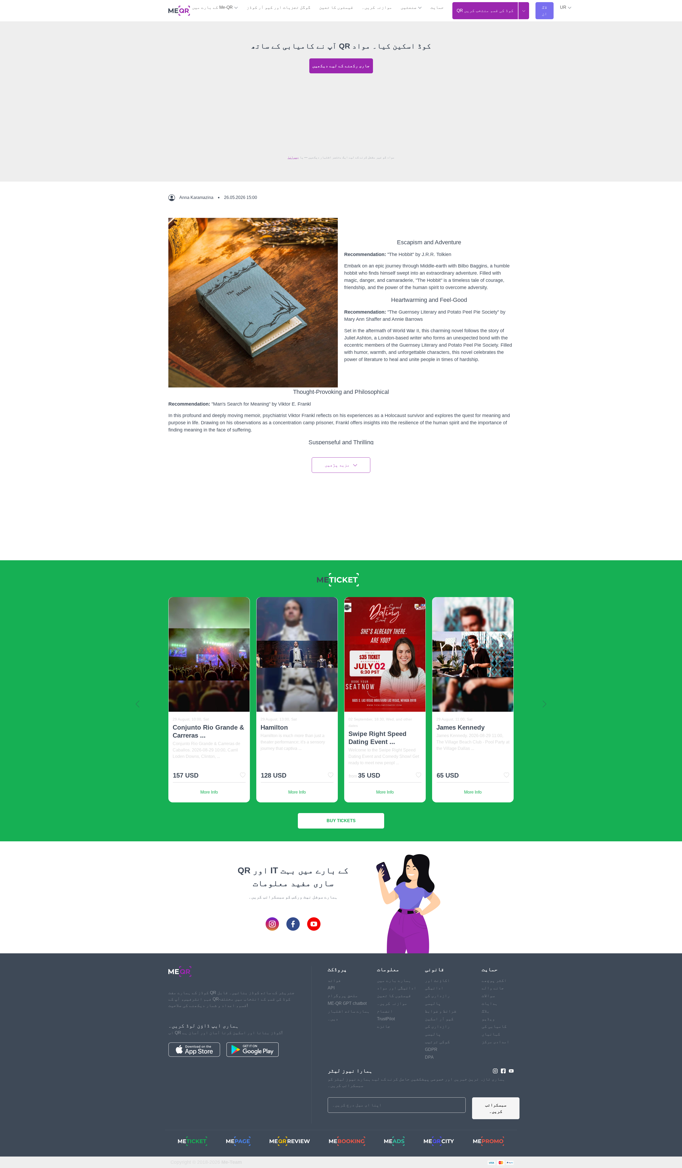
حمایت (437, 7)
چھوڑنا (293, 157)
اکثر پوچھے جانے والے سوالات (494, 988)
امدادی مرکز (495, 1041)
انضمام (385, 1011)
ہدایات (490, 1003)
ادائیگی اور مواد (396, 988)
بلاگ (486, 1011)
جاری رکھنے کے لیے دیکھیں (341, 65)
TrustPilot (386, 1019)
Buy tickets (341, 820)
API (331, 988)
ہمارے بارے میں (394, 980)
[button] (566, 7)
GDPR (431, 1049)
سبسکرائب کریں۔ (495, 1108)
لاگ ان (544, 10)
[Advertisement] (341, 112)
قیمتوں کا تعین (336, 7)
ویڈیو (488, 1019)
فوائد (334, 980)
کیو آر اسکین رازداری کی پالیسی (439, 1027)
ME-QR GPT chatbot (347, 1003)
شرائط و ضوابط (440, 1011)
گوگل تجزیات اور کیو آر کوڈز (279, 7)
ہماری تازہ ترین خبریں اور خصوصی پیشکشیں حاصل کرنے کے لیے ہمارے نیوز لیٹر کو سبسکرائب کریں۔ (416, 1082)
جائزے (383, 1026)
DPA (429, 1057)
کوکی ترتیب (437, 1041)
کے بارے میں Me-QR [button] (213, 7)
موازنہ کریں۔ (377, 7)
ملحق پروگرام (343, 995)
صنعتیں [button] (409, 7)
